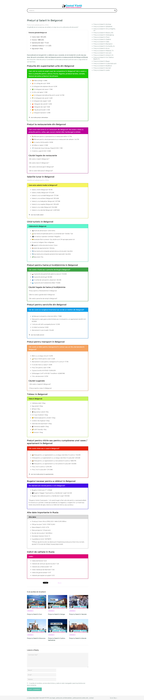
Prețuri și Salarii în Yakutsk (78, 614)
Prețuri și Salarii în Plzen (101, 37)
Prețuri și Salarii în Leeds (101, 70)
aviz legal (52, 698)
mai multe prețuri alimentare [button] (39, 117)
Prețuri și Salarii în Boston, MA (103, 32)
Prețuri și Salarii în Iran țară (102, 53)
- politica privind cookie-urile (80, 698)
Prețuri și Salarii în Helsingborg (103, 35)
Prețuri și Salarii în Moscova (36, 638)
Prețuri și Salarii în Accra (101, 48)
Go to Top (113, 698)
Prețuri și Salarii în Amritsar (102, 24)
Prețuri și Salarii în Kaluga (56, 614)
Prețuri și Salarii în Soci (34, 614)
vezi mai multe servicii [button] (37, 334)
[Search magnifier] (115, 10)
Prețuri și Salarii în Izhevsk (77, 638)
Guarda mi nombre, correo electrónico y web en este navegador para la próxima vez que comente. (56, 684)
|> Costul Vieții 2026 (32, 698)
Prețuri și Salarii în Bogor (101, 61)
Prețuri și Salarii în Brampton (102, 44)
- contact (91, 698)
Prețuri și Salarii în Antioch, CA (103, 55)
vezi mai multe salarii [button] (37, 214)
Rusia (30, 610)
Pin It (59, 583)
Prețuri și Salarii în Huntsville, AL (104, 46)
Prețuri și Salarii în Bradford (102, 66)
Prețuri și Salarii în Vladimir (102, 39)
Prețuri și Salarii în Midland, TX (103, 50)
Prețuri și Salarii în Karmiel (102, 68)
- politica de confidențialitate (63, 698)
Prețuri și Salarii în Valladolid (102, 26)
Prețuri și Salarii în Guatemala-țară (104, 63)
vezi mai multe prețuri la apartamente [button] (42, 474)
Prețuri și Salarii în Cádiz (101, 41)
